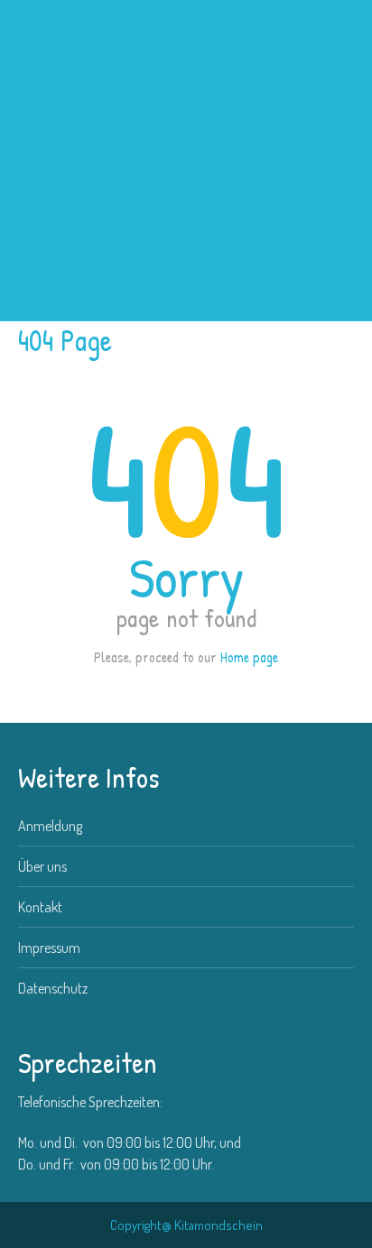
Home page (249, 657)
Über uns (42, 866)
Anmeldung (50, 826)
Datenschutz (53, 988)
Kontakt (40, 907)
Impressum (49, 947)
